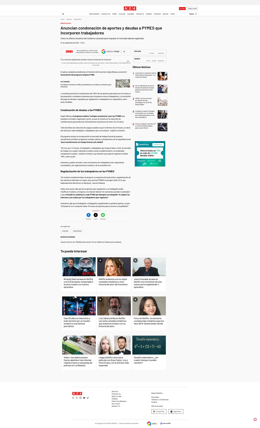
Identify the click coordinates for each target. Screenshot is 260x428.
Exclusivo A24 (105, 14)
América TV (116, 406)
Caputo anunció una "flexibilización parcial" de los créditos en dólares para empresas (91, 242)
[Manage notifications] (255, 419)
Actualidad (130, 14)
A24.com (115, 391)
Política (114, 14)
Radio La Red (192, 8)
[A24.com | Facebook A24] (73, 398)
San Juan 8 (116, 404)
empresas (69, 19)
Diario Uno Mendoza (119, 401)
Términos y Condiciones (159, 400)
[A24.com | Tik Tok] (88, 398)
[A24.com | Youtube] (84, 398)
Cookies (154, 402)
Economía (122, 14)
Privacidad (155, 397)
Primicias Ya (140, 14)
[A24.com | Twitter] (77, 398)
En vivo (182, 8)
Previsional (157, 14)
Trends (172, 14)
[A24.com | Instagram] (80, 398)
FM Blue (115, 399)
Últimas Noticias (94, 14)
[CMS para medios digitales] (164, 423)
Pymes (62, 19)
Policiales (149, 14)
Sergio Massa (77, 19)
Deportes (165, 14)
